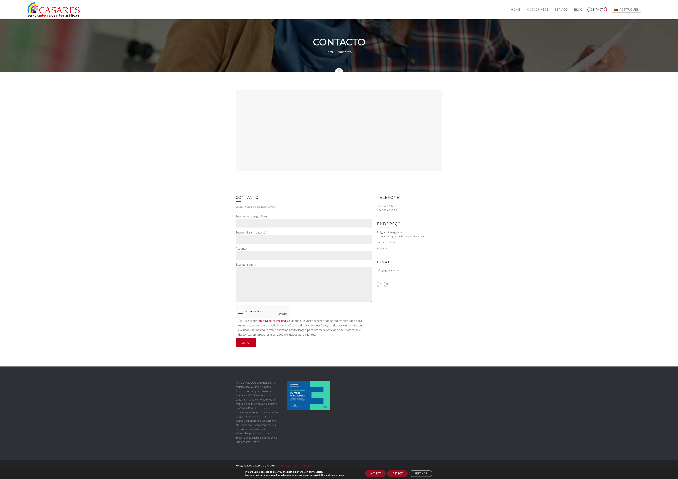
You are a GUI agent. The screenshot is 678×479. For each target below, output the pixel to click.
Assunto (241, 248)
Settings (420, 473)
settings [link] (338, 475)
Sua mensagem (246, 264)
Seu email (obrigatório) (251, 232)
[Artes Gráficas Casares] (53, 9)
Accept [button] (375, 473)
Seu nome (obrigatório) (251, 216)
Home (330, 52)
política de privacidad (272, 321)
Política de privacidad (306, 465)
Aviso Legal (285, 465)
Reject (397, 473)
